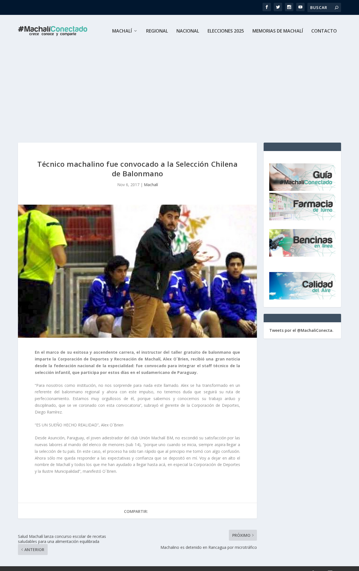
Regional (157, 31)
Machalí (122, 31)
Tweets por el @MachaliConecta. (301, 330)
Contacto (324, 31)
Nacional (187, 31)
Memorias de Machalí (277, 31)
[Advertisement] (179, 89)
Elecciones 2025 (226, 31)
